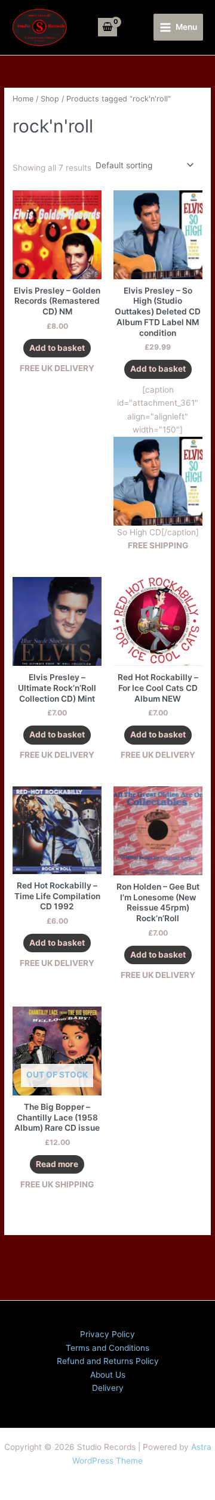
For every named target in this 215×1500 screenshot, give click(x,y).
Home (23, 98)
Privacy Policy (107, 1334)
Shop (50, 98)
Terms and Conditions (107, 1348)
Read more (57, 1164)
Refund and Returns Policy (108, 1361)
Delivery (108, 1388)
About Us (107, 1374)
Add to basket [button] (57, 348)
